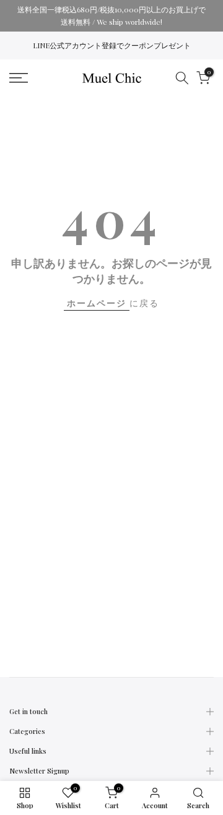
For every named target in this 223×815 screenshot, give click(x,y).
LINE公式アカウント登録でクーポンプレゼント (112, 45)
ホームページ (96, 303)
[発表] (111, 15)
